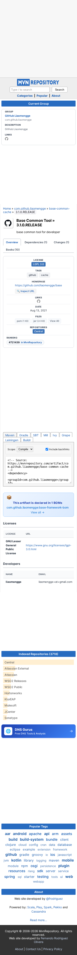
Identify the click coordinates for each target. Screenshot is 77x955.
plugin (63, 866)
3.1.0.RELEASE (29, 225)
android (20, 834)
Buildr (27, 440)
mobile (68, 860)
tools (55, 876)
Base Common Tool (34, 220)
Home (7, 208)
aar (8, 834)
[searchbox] (30, 89)
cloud (22, 845)
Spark (48, 907)
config (34, 845)
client (64, 839)
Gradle (23, 435)
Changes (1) (61, 242)
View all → (37, 512)
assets (66, 834)
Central (38, 331)
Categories (25, 95)
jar (39, 320)
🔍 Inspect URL (25, 291)
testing (43, 877)
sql (20, 876)
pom (23, 320)
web (69, 876)
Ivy (55, 435)
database (64, 845)
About (56, 95)
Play (39, 907)
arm (56, 834)
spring (10, 877)
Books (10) (13, 249)
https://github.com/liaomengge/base (38, 285)
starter (30, 877)
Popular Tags (38, 826)
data (52, 845)
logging (41, 860)
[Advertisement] (38, 38)
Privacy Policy (52, 949)
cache (44, 275)
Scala (31, 907)
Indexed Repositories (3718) (38, 654)
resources (17, 871)
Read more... (38, 920)
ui (62, 877)
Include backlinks (59, 449)
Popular (42, 95)
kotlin (16, 860)
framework (60, 849)
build (13, 839)
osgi (35, 866)
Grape (66, 435)
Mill (46, 435)
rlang (32, 871)
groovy (38, 855)
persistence (48, 866)
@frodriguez (54, 898)
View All (54, 320)
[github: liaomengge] (6, 138)
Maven (9, 435)
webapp (38, 881)
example (29, 849)
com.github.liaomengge (30, 208)
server (51, 871)
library (29, 860)
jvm (7, 860)
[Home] (38, 85)
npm (25, 866)
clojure (11, 845)
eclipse (15, 849)
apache (36, 834)
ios (53, 855)
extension (44, 849)
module (14, 866)
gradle (24, 855)
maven (54, 860)
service (63, 871)
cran (43, 844)
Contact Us (33, 949)
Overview (12, 242)
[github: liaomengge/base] (38, 301)
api (47, 834)
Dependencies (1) (36, 242)
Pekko (57, 907)
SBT (36, 435)
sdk (40, 871)
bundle (52, 839)
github (32, 275)
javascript (65, 855)
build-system (32, 839)
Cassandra (38, 911)
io (47, 854)
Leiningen (11, 440)
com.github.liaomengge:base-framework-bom (38, 507)
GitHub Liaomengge (17, 115)
